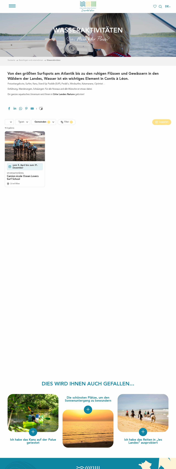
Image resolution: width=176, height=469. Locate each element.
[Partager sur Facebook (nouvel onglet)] (9, 109)
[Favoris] (155, 6)
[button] (160, 6)
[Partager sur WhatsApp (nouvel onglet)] (20, 109)
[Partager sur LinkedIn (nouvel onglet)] (14, 109)
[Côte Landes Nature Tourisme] (88, 6)
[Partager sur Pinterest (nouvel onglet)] (26, 109)
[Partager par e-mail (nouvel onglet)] (32, 109)
